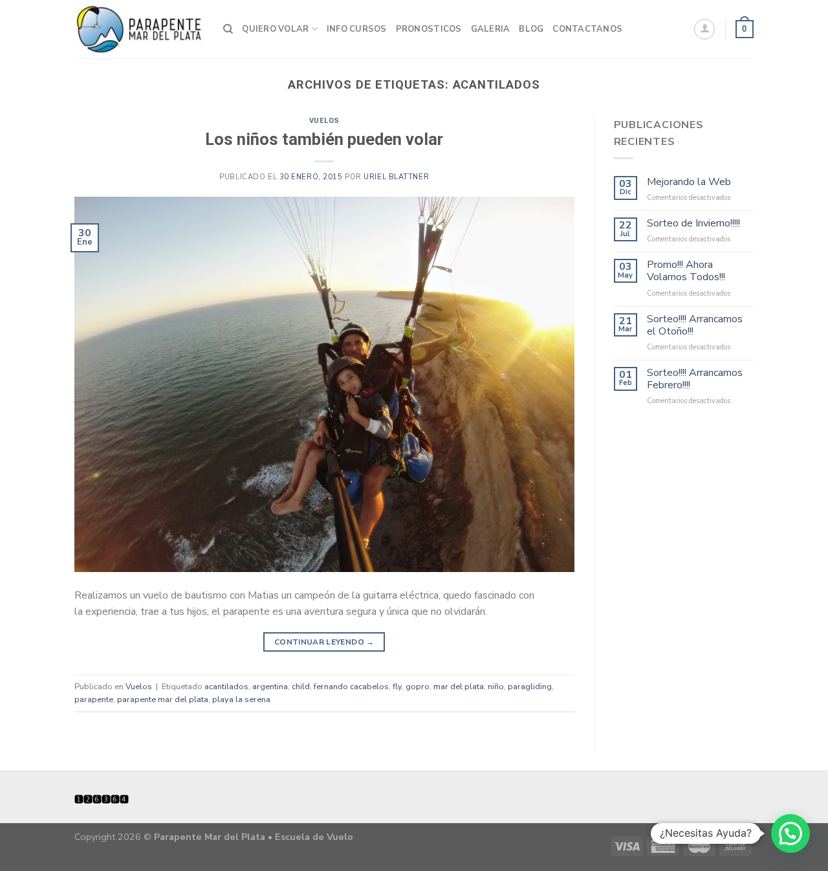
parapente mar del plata (162, 699)
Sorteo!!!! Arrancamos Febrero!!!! (695, 379)
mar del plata (458, 686)
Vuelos (324, 120)
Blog (531, 29)
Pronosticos (429, 29)
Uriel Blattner (396, 177)
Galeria (490, 29)
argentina (270, 686)
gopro (418, 686)
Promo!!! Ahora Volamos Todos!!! (686, 271)
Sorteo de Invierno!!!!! (693, 223)
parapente (93, 699)
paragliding (530, 686)
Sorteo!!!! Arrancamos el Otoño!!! (695, 325)
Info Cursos (357, 29)
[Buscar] (228, 29)
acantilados (226, 686)
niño (496, 686)
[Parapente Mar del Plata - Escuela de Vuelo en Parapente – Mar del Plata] (139, 29)
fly (397, 686)
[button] (790, 833)
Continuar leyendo (324, 642)
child (301, 686)
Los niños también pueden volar (324, 139)
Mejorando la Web (689, 182)
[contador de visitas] (101, 798)
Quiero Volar (275, 29)
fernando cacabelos (351, 686)
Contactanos (587, 29)
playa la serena (241, 699)
